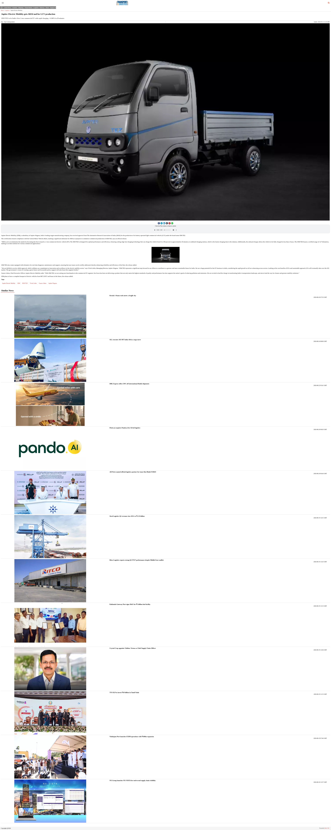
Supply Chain (54, 7)
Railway (42, 7)
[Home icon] (1, 7)
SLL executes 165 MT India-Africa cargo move (125, 340)
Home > (3, 10)
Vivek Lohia (33, 283)
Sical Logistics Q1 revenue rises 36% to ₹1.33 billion (127, 516)
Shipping (20, 7)
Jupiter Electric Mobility (9, 283)
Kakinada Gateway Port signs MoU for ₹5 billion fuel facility (130, 604)
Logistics (36, 7)
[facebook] (159, 222)
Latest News (7, 7)
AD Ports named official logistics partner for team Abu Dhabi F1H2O (133, 472)
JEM (18, 283)
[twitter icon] (161, 222)
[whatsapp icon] (172, 222)
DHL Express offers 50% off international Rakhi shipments (129, 384)
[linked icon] (164, 222)
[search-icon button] (328, 3)
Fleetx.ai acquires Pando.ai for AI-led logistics (125, 428)
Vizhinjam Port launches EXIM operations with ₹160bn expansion (132, 736)
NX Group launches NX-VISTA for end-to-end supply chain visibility (133, 780)
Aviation (14, 7)
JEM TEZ (25, 283)
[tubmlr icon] (167, 222)
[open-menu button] (2, 3)
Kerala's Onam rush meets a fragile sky (123, 295)
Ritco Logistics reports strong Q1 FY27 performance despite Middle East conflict (137, 560)
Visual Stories (28, 7)
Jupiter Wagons (52, 283)
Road (47, 7)
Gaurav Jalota (43, 283)
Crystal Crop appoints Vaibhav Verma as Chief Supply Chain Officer (133, 648)
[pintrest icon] (169, 222)
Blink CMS (327, 828)
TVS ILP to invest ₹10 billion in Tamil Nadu (124, 692)
